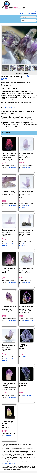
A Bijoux (8, 435)
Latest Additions (20, 11)
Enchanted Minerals (24, 168)
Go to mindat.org (31, 11)
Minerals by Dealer (31, 13)
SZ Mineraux (27, 357)
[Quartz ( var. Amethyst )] (5, 69)
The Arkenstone (11, 167)
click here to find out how (8, 463)
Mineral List (12, 11)
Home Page (21, 13)
